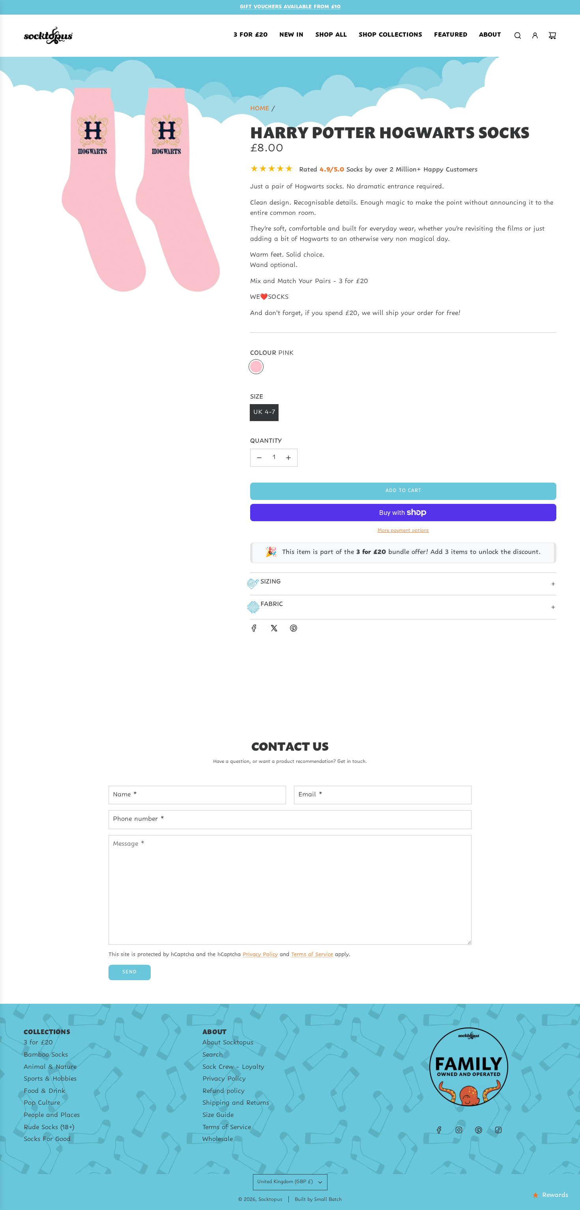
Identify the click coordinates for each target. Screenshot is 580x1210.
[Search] (517, 35)
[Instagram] (459, 1130)
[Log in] (535, 35)
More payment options (403, 530)
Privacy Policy (260, 954)
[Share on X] (274, 630)
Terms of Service (312, 954)
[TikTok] (498, 1130)
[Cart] (552, 35)
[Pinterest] (478, 1130)
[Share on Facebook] (254, 630)
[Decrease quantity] (259, 457)
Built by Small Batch (318, 1199)
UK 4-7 (264, 412)
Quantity (266, 441)
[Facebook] (439, 1130)
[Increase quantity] (288, 457)
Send (129, 972)
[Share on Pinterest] (293, 630)
